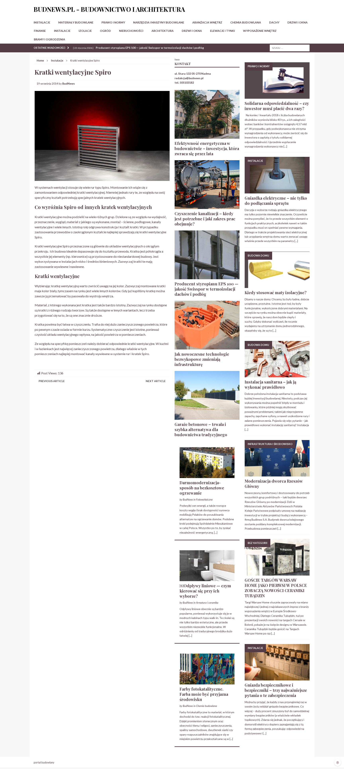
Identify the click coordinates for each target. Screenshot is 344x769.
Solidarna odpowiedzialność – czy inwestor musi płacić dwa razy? (277, 106)
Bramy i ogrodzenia (49, 39)
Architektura (162, 30)
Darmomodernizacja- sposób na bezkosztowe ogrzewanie (202, 488)
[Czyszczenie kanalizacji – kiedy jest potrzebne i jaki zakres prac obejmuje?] (207, 206)
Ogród (105, 30)
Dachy (274, 22)
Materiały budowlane (75, 22)
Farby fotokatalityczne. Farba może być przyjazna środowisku (204, 694)
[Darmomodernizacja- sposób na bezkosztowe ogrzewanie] (207, 475)
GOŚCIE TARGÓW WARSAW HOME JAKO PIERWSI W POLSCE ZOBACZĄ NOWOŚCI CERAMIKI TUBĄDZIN (276, 587)
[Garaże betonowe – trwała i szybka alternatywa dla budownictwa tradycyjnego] (207, 417)
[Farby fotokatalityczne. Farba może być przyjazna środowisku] (207, 682)
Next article (156, 381)
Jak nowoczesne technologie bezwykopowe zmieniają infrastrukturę (202, 359)
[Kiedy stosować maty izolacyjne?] (277, 285)
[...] (215, 532)
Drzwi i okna (297, 22)
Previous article (52, 381)
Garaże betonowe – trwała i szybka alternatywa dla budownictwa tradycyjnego (201, 429)
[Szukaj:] (290, 47)
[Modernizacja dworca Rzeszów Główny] (277, 474)
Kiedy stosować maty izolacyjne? (276, 292)
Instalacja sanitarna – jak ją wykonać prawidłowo (270, 384)
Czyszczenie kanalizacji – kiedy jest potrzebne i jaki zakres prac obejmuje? (205, 218)
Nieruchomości (131, 30)
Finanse (40, 30)
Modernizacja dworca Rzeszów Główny (274, 483)
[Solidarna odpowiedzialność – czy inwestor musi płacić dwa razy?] (277, 96)
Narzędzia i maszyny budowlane (158, 22)
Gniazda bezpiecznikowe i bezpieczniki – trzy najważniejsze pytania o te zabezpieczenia (276, 690)
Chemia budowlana (245, 22)
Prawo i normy (113, 22)
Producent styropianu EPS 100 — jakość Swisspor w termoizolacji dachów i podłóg (206, 289)
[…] (285, 146)
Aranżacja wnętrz (207, 22)
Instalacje (42, 22)
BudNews (68, 83)
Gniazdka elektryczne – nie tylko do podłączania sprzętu (276, 200)
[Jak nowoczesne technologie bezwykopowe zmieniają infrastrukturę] (207, 347)
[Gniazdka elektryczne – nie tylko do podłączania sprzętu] (277, 191)
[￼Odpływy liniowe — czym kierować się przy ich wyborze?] (207, 579)
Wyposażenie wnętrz (260, 30)
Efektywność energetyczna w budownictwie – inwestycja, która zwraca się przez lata (207, 148)
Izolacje (85, 30)
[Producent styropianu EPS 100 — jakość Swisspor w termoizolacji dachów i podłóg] (207, 276)
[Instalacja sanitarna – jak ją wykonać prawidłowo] (277, 375)
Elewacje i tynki (222, 30)
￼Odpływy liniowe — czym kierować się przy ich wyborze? (205, 591)
